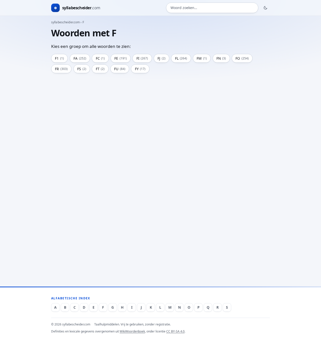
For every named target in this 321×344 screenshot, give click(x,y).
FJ (161, 58)
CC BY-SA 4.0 (175, 331)
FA (79, 58)
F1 (59, 58)
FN (221, 58)
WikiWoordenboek (132, 331)
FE (120, 58)
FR (61, 68)
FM (202, 58)
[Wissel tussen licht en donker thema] (265, 8)
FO (242, 58)
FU (119, 68)
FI (142, 58)
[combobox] (212, 8)
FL (181, 58)
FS (81, 68)
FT (100, 68)
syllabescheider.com (65, 22)
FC (100, 58)
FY (140, 68)
